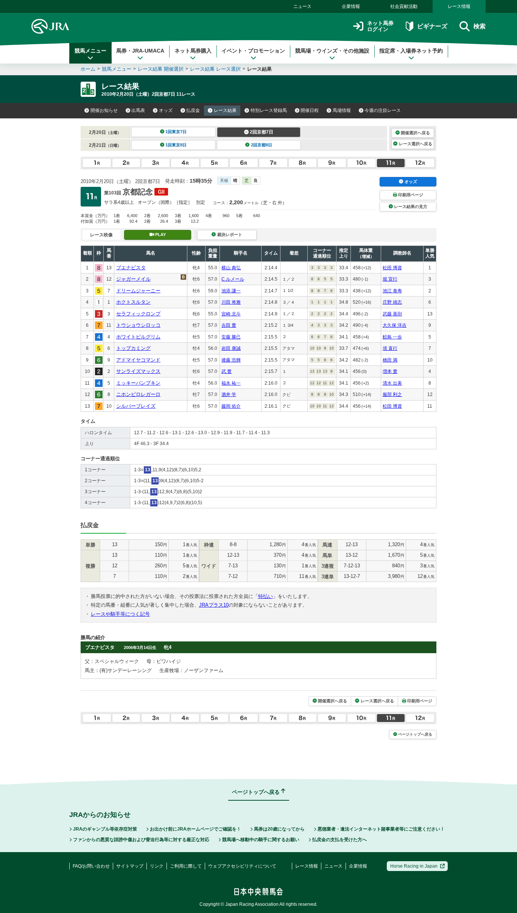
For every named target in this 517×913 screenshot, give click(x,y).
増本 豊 (390, 371)
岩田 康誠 (231, 348)
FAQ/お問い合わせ (91, 866)
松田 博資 (392, 267)
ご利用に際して (186, 866)
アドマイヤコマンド (138, 360)
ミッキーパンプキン (138, 383)
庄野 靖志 (392, 302)
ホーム (88, 69)
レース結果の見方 (410, 206)
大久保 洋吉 (394, 325)
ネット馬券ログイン (380, 26)
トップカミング (133, 348)
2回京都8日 (261, 145)
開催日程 (310, 110)
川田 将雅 (231, 302)
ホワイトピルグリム (138, 337)
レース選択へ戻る (415, 143)
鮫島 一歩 (392, 337)
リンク (157, 866)
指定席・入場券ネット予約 (411, 51)
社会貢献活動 (403, 6)
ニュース (302, 6)
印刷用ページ (410, 195)
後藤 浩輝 (231, 360)
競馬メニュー (90, 51)
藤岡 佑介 (231, 406)
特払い (265, 596)
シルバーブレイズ (136, 406)
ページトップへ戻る (415, 734)
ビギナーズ (432, 26)
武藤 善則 (392, 314)
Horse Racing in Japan (414, 866)
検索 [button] (479, 26)
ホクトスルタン (133, 302)
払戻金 (193, 110)
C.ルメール (232, 279)
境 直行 (390, 348)
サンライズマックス (138, 371)
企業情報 (351, 6)
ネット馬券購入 (193, 51)
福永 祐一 (231, 383)
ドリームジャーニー (138, 290)
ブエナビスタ (131, 267)
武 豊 (226, 371)
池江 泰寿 (392, 290)
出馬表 (138, 110)
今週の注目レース (382, 110)
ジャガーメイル (133, 279)
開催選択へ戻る (415, 132)
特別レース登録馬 (269, 110)
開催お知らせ (104, 110)
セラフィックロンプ (138, 314)
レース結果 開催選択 (161, 69)
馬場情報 (342, 110)
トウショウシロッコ (138, 325)
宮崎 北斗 (231, 314)
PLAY (160, 234)
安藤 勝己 (231, 337)
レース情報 (459, 6)
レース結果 (225, 110)
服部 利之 (392, 394)
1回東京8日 (176, 145)
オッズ (166, 110)
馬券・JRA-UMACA (140, 51)
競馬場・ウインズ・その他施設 (332, 51)
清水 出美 (392, 383)
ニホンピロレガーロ (138, 394)
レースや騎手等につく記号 (120, 614)
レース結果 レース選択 (215, 69)
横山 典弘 (231, 267)
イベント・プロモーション (253, 51)
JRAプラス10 (214, 605)
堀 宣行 (390, 279)
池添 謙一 (231, 290)
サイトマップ (129, 866)
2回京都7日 (261, 132)
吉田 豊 (228, 325)
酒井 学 (228, 394)
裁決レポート (229, 234)
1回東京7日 (176, 131)
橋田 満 (390, 360)
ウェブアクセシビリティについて (242, 866)
